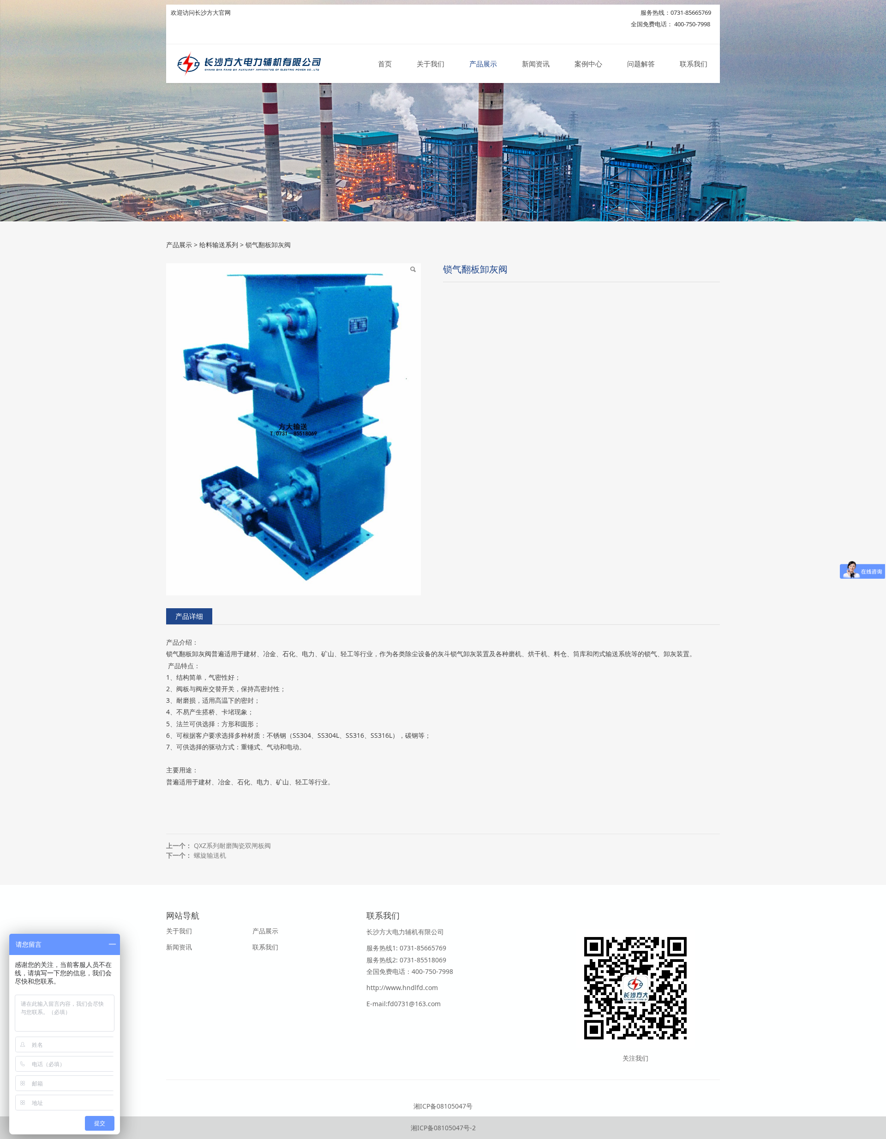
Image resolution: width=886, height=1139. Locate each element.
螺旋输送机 (210, 855)
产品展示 (483, 63)
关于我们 (430, 63)
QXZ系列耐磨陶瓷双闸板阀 (232, 845)
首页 (385, 63)
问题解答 (641, 63)
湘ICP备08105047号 (443, 1106)
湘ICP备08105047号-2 (443, 1127)
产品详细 (189, 616)
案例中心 (588, 63)
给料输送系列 (218, 244)
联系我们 (693, 63)
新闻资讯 (536, 63)
